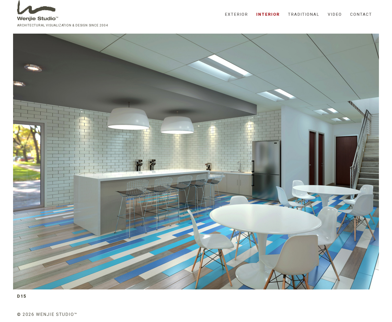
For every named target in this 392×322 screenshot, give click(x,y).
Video (335, 14)
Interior (268, 14)
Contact (361, 14)
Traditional (303, 14)
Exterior (236, 14)
